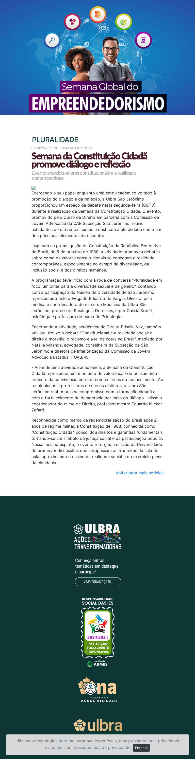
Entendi (141, 748)
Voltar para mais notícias (140, 472)
